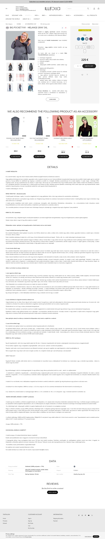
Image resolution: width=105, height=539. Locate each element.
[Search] (88, 8)
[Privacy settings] (92, 515)
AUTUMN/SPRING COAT (30, 24)
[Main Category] (9, 24)
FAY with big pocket (45, 24)
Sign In (29, 518)
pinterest (85, 515)
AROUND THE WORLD (13, 19)
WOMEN (19, 24)
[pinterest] (65, 28)
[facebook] (62, 28)
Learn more (52, 99)
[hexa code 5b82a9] (78, 39)
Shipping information (58, 518)
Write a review (52, 492)
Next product (95, 24)
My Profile (30, 523)
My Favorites (31, 528)
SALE (7, 15)
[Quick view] (23, 121)
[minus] (75, 66)
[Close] (99, 1)
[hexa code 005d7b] (82, 39)
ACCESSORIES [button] (78, 15)
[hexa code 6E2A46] (91, 39)
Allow (96, 536)
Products (5, 521)
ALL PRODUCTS (92, 15)
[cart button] (98, 8)
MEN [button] (36, 15)
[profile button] (94, 8)
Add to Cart (89, 66)
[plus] (80, 66)
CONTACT (37, 19)
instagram (82, 515)
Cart (29, 526)
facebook (79, 515)
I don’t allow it (88, 536)
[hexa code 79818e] (86, 39)
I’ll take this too (15, 156)
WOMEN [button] (28, 15)
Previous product (86, 24)
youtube (88, 515)
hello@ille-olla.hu (24, 9)
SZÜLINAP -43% (17, 15)
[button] (82, 74)
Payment (55, 521)
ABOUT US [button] (26, 19)
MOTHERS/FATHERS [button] (55, 15)
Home (4, 518)
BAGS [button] (68, 15)
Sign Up (30, 521)
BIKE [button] (43, 15)
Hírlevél (5, 523)
